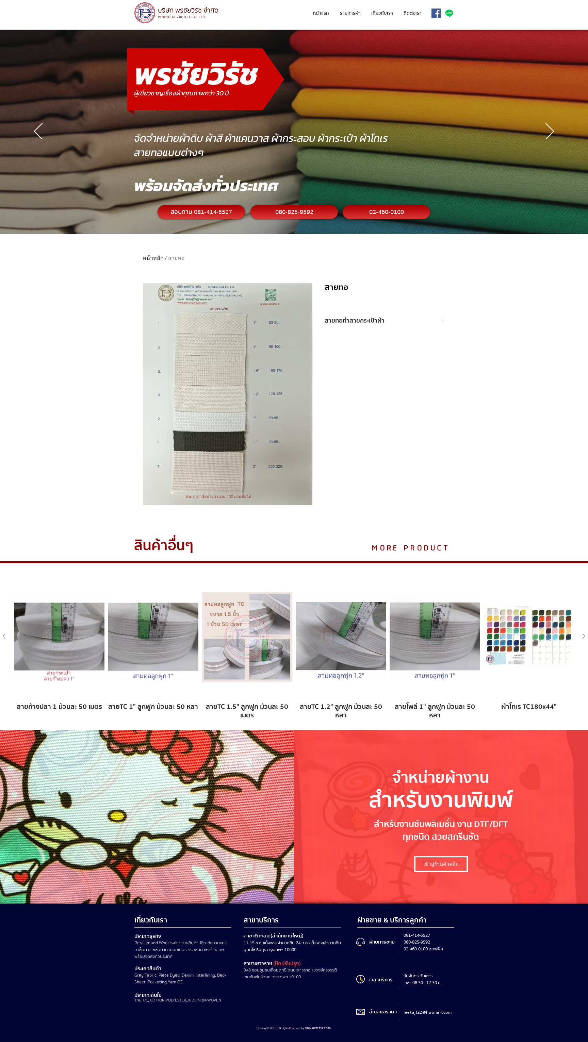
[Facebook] (436, 13)
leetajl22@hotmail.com (428, 1012)
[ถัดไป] (549, 132)
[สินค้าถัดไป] (584, 636)
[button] (350, 13)
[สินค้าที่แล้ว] (4, 636)
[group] (294, 648)
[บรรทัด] (449, 13)
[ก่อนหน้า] (38, 132)
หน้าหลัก (153, 258)
